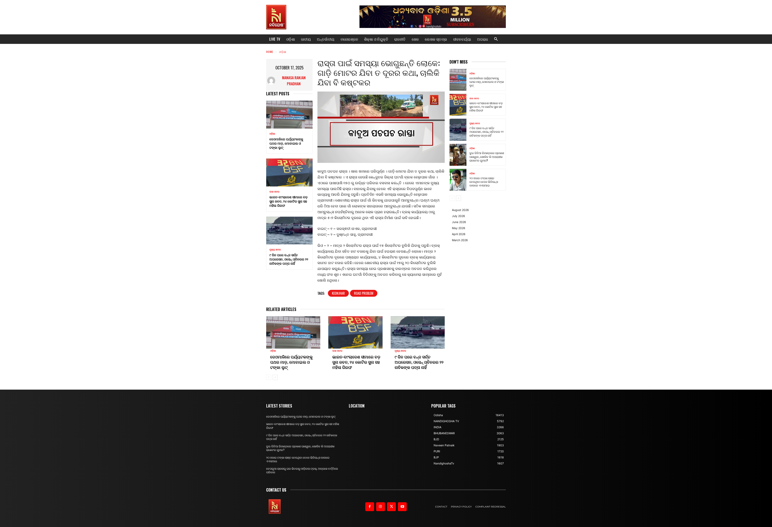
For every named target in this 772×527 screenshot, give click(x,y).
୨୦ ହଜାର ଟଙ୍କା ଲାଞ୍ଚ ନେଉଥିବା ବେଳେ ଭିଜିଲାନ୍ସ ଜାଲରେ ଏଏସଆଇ (483, 181)
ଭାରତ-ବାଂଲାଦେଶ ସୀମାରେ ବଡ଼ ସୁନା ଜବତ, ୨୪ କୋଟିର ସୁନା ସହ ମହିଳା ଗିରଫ (288, 201)
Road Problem (363, 293)
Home (269, 51)
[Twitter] (391, 506)
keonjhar (338, 293)
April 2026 (458, 234)
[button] (496, 39)
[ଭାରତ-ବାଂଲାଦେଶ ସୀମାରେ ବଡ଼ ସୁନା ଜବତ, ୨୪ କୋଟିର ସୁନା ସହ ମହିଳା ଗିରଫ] (289, 172)
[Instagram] (380, 506)
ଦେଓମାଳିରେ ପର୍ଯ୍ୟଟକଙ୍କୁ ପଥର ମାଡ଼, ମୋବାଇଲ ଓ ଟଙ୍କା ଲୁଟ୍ (286, 143)
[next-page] (275, 377)
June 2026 (459, 222)
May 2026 (458, 228)
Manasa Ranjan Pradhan (294, 80)
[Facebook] (369, 506)
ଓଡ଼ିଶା (282, 51)
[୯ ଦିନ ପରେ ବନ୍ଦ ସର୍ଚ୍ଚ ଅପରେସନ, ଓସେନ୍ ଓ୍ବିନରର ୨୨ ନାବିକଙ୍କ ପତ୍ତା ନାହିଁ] (289, 231)
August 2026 (460, 210)
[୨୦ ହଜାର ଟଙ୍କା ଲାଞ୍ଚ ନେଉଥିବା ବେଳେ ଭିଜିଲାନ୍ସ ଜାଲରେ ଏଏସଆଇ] (458, 180)
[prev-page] (268, 377)
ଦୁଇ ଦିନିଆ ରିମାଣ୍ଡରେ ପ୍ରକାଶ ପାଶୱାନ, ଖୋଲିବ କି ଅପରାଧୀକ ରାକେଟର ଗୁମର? (486, 156)
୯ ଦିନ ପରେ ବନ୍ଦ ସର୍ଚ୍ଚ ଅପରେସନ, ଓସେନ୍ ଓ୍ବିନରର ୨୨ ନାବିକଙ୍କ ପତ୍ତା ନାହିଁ (288, 259)
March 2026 (460, 240)
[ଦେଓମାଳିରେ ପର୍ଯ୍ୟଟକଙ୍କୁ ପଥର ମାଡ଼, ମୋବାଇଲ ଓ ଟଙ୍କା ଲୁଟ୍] (289, 115)
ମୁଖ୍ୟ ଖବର (275, 249)
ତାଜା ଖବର (274, 191)
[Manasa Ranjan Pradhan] (271, 81)
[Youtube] (402, 506)
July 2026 (458, 216)
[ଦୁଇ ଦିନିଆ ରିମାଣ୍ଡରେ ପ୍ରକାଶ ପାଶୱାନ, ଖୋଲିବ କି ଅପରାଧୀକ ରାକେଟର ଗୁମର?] (458, 155)
